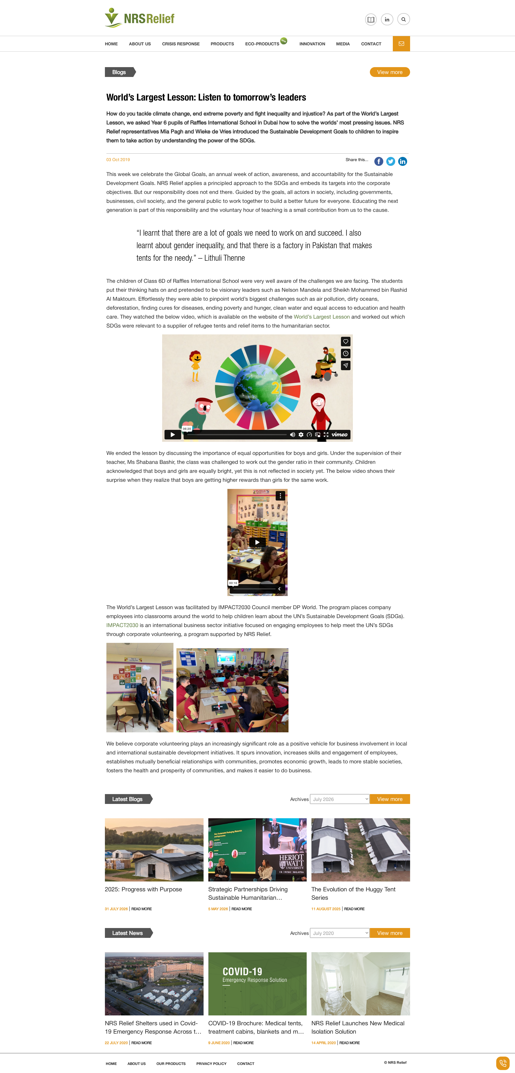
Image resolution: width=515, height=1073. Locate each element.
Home (111, 43)
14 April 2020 (323, 1043)
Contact (245, 1064)
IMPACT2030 (122, 625)
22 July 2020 (116, 1043)
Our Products (171, 1064)
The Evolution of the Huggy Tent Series (353, 893)
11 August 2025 (326, 909)
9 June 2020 (219, 1043)
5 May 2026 (218, 909)
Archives (299, 799)
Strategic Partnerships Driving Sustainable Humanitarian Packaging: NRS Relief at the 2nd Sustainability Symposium (252, 894)
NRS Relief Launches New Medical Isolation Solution (357, 1027)
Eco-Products (262, 43)
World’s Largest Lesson (322, 317)
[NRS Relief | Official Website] (154, 18)
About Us (137, 1064)
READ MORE (141, 909)
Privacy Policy (211, 1064)
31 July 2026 (116, 909)
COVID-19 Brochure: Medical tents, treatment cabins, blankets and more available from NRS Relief (257, 1028)
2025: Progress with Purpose (143, 889)
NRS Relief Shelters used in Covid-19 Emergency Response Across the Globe (153, 1028)
